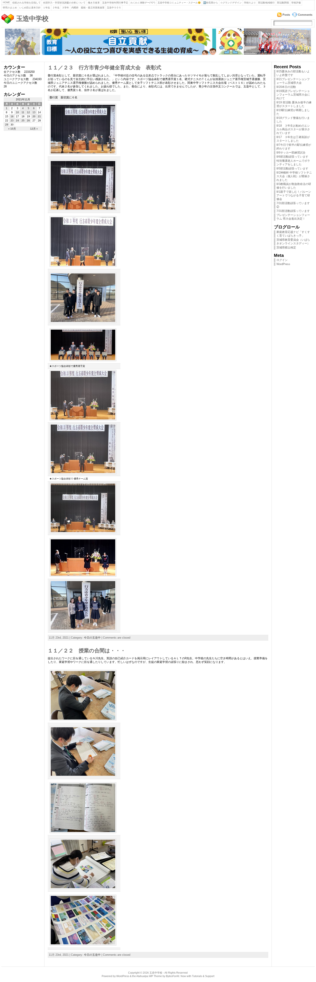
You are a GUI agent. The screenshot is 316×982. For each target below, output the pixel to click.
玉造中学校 (32, 18)
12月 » (34, 128)
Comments (305, 14)
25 (23, 120)
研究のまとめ (10, 7)
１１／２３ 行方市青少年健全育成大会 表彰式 (104, 67)
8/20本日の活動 (286, 86)
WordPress (283, 264)
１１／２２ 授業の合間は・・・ (87, 650)
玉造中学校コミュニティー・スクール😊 (179, 2)
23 (12, 120)
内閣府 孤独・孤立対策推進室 (87, 7)
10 (17, 112)
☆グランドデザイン (231, 2)
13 (33, 112)
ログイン (282, 260)
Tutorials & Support (203, 976)
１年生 (46, 7)
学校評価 (296, 2)
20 (33, 116)
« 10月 (12, 128)
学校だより (250, 2)
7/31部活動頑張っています (293, 211)
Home (6, 2)
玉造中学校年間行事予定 (115, 2)
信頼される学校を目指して (26, 2)
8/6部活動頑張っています (292, 156)
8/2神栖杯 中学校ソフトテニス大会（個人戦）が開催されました (294, 176)
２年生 (56, 7)
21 (39, 116)
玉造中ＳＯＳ (114, 7)
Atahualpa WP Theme (149, 976)
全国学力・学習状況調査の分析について (64, 2)
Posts (286, 14)
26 (28, 120)
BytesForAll (172, 976)
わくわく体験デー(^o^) (142, 2)
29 (6, 124)
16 (12, 116)
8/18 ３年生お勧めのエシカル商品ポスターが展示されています (293, 129)
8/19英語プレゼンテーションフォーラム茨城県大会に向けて (293, 94)
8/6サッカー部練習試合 (290, 152)
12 (28, 112)
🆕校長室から (210, 2)
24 (17, 120)
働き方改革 (94, 2)
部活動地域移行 (266, 2)
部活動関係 (283, 2)
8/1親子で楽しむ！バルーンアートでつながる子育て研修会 (293, 195)
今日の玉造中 (92, 637)
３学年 (65, 7)
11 (22, 112)
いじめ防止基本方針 (30, 7)
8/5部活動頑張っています (292, 168)
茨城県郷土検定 (286, 247)
